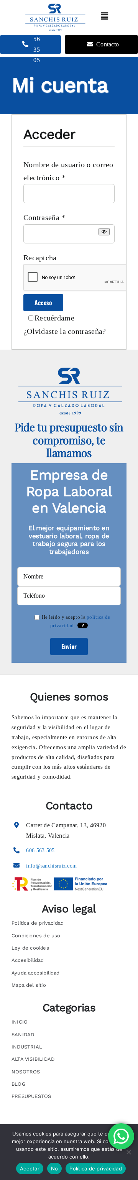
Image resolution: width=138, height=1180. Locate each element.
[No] (128, 1152)
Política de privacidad (95, 1168)
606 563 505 (40, 850)
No (54, 1168)
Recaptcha (40, 257)
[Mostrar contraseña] (104, 231)
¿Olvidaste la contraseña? (64, 331)
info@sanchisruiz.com (51, 866)
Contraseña (44, 217)
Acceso (43, 302)
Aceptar (29, 1168)
